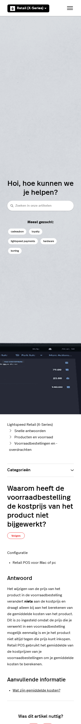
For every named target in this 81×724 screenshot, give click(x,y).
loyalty (36, 231)
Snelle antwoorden (30, 431)
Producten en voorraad (33, 437)
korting (15, 251)
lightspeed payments (23, 241)
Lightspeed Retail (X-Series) (30, 424)
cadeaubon (17, 231)
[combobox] (40, 206)
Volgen (15, 535)
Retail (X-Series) (30, 8)
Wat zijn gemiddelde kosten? (36, 690)
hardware (48, 241)
